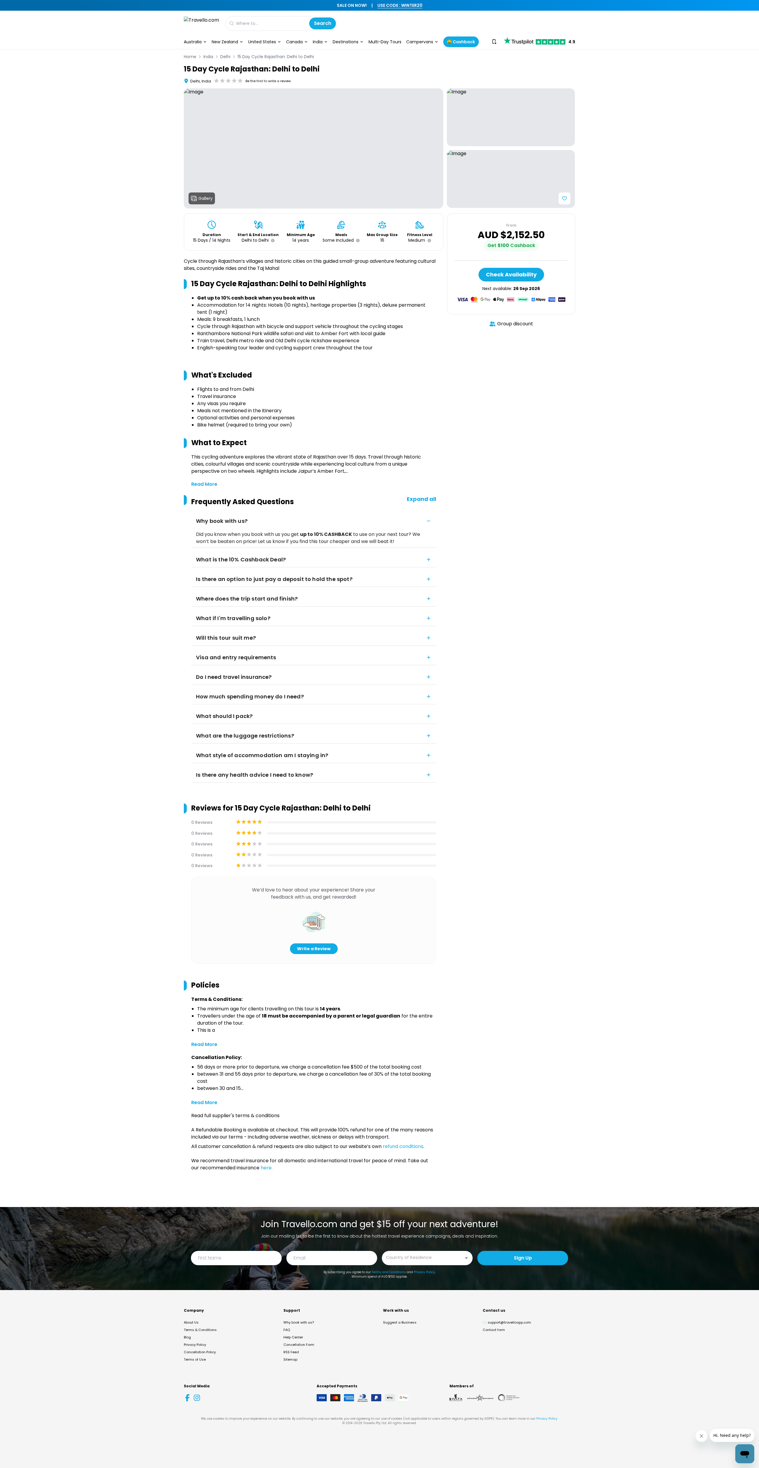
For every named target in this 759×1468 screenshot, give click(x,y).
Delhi (225, 57)
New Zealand (225, 42)
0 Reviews (202, 822)
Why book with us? (298, 1322)
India (318, 42)
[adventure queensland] (480, 1397)
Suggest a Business (400, 1322)
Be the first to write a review (268, 81)
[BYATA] (455, 1397)
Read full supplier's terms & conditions (235, 1115)
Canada (294, 42)
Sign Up (523, 1257)
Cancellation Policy (200, 1352)
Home (190, 57)
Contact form (494, 1329)
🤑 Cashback (461, 42)
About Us (191, 1322)
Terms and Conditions (389, 1272)
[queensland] (508, 1397)
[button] (272, 240)
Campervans (419, 42)
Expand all (421, 499)
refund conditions (403, 1146)
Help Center (293, 1337)
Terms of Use (195, 1359)
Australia (193, 42)
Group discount (515, 323)
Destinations (345, 42)
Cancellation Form (298, 1344)
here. (266, 1167)
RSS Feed (291, 1352)
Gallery (205, 198)
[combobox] (423, 1257)
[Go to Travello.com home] (201, 23)
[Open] (466, 1258)
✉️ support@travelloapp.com (507, 1322)
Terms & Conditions (200, 1329)
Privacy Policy (424, 1272)
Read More (204, 484)
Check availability (511, 274)
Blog (187, 1337)
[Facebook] (187, 1397)
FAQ (286, 1329)
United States (262, 42)
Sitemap (290, 1359)
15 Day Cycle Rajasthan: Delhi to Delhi (275, 57)
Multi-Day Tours (385, 42)
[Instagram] (196, 1397)
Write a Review (314, 949)
